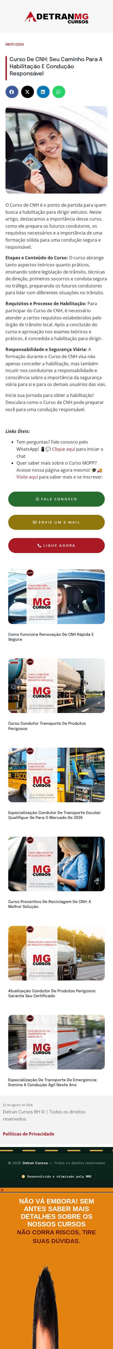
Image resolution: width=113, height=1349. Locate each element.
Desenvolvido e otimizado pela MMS (59, 1176)
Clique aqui (63, 449)
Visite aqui (27, 477)
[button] (11, 92)
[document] (56, 1268)
